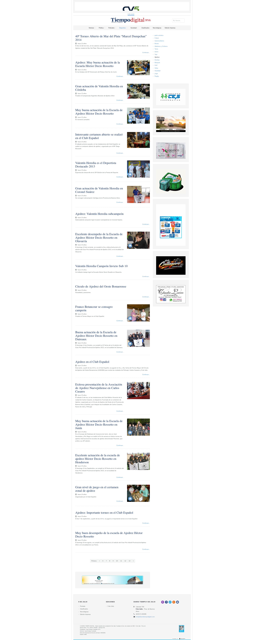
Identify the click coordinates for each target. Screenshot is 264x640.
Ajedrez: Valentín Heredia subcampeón (99, 214)
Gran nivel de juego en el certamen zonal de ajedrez (96, 489)
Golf (156, 65)
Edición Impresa (85, 614)
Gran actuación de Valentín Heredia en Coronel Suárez (99, 190)
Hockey (157, 60)
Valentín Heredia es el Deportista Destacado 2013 (95, 164)
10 (117, 561)
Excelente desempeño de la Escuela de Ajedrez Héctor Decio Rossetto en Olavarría (99, 237)
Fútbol (157, 38)
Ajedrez (157, 57)
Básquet (157, 62)
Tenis (156, 49)
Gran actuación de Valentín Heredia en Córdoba (99, 88)
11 (121, 561)
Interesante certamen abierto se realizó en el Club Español (99, 136)
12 (125, 561)
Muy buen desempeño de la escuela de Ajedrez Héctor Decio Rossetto (109, 534)
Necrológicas (84, 611)
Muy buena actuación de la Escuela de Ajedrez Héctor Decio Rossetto (99, 111)
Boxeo (157, 43)
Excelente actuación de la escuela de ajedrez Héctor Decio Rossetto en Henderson (97, 458)
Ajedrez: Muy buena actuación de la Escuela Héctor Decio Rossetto (97, 64)
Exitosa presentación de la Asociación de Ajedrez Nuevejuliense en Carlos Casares (98, 387)
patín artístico (159, 35)
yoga (156, 73)
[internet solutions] (179, 638)
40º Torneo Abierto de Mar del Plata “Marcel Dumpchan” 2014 (111, 38)
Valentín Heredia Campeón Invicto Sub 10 (101, 266)
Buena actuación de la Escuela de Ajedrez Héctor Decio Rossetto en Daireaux (96, 335)
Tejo (156, 54)
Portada (82, 606)
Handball (157, 71)
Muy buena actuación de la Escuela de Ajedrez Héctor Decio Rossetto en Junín (99, 424)
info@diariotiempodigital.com (145, 617)
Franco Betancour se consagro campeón (94, 308)
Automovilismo (159, 41)
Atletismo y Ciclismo (161, 46)
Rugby (157, 76)
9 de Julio (131, 14)
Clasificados (84, 609)
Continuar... (146, 52)
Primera (94, 561)
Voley (156, 68)
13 (129, 561)
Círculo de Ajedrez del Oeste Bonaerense (100, 286)
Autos (156, 51)
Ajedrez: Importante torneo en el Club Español (104, 512)
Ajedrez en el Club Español (92, 362)
